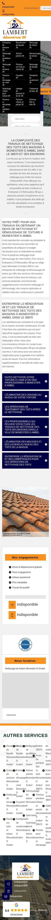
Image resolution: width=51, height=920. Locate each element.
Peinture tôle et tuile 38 (32, 102)
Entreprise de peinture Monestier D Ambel (7, 779)
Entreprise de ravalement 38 (33, 79)
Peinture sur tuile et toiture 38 (20, 66)
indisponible (21, 881)
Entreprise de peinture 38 (6, 46)
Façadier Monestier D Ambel (17, 807)
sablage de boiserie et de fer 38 (20, 92)
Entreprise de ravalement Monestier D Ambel (17, 828)
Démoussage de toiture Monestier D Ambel (27, 800)
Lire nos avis (16, 914)
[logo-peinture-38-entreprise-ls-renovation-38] (25, 871)
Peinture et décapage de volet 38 (6, 80)
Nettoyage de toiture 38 (33, 45)
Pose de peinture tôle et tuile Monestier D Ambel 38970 (37, 772)
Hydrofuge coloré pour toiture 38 (6, 92)
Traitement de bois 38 (33, 90)
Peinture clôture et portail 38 (20, 102)
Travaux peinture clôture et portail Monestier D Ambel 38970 (37, 809)
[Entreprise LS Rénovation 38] (15, 28)
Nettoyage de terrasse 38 (6, 68)
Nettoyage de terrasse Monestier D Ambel (7, 803)
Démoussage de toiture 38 (34, 55)
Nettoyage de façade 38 (33, 66)
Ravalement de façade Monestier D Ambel (7, 755)
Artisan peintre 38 (20, 54)
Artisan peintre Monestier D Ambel (27, 777)
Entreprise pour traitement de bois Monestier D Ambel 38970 (47, 785)
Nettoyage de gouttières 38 (6, 57)
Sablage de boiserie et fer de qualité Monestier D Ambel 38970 (47, 824)
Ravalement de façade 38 (21, 45)
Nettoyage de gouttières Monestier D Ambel (27, 755)
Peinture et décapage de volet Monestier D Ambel (17, 783)
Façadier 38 (19, 76)
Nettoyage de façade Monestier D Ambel (17, 755)
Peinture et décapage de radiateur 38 (6, 106)
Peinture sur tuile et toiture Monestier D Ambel (7, 832)
